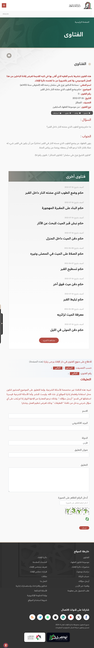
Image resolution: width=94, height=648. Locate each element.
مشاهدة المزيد (49, 340)
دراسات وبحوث (82, 571)
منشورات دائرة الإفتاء (80, 567)
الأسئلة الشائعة (40, 590)
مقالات (44, 576)
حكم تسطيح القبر (72, 269)
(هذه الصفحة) (36, 361)
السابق (69, 368)
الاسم (85, 410)
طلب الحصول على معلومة (78, 590)
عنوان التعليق (81, 449)
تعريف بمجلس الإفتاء (38, 567)
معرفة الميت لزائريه (70, 314)
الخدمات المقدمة (40, 562)
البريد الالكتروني (80, 422)
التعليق (84, 464)
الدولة (85, 437)
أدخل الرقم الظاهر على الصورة (73, 497)
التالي (57, 368)
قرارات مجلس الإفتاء (38, 571)
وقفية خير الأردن (82, 586)
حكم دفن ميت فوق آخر (68, 284)
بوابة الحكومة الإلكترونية (37, 595)
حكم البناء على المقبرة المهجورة (63, 208)
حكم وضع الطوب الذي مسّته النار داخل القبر (54, 192)
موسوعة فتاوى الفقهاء (80, 562)
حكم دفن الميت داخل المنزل (65, 238)
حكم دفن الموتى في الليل (67, 330)
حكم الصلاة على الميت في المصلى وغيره (57, 253)
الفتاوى (86, 557)
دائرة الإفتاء (42, 557)
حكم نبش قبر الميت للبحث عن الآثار (60, 223)
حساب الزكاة (84, 576)
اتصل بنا (43, 581)
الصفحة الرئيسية (82, 22)
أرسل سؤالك (83, 581)
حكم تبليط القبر (73, 299)
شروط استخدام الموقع (37, 600)
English (6, 14)
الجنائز (79, 102)
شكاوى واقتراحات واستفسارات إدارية (31, 586)
